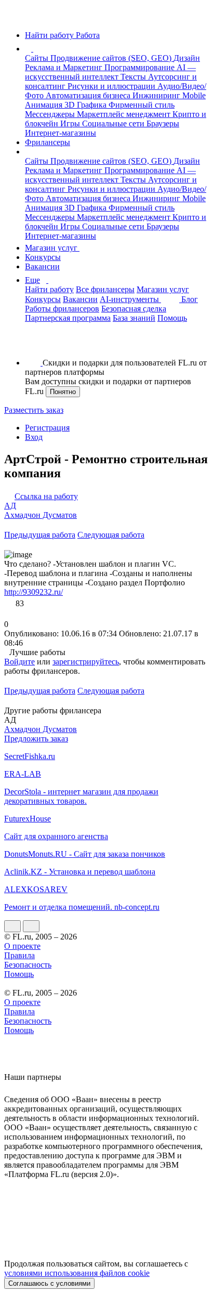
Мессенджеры (51, 114)
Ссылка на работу (46, 496)
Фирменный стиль (142, 104)
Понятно (63, 392)
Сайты (37, 58)
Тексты (134, 76)
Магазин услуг (52, 247)
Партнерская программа (68, 318)
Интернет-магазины (60, 132)
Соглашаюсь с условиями (49, 1283)
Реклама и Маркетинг (64, 67)
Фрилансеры (47, 142)
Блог (189, 299)
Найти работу (49, 289)
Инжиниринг (157, 95)
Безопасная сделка (133, 308)
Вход (34, 437)
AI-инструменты (130, 299)
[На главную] (13, 17)
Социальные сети (114, 123)
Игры (71, 123)
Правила (19, 955)
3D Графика (86, 104)
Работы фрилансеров (62, 308)
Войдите (19, 661)
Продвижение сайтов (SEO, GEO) (111, 58)
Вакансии (42, 266)
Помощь (172, 318)
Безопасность (27, 964)
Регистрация (47, 427)
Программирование (140, 67)
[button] (35, 48)
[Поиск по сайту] (33, 345)
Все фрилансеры (105, 289)
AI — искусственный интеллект (110, 72)
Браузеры (162, 123)
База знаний (134, 318)
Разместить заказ (33, 410)
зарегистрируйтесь (85, 661)
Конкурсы (43, 257)
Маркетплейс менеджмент (124, 114)
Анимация (44, 104)
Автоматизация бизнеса (89, 95)
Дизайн (186, 58)
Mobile (194, 95)
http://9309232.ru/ (33, 591)
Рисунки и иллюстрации (112, 86)
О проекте (22, 946)
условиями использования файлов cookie (77, 1273)
